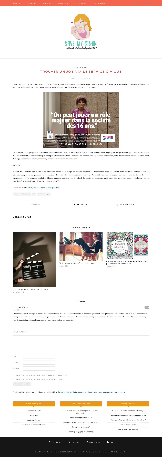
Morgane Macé (126, 205)
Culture (47, 3)
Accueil (16, 3)
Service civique (44, 194)
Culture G (63, 3)
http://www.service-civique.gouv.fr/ (43, 187)
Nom (15, 356)
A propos (34, 415)
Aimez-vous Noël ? (128, 425)
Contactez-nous (34, 411)
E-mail (16, 362)
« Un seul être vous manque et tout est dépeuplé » (80, 412)
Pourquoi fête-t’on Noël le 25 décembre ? (128, 420)
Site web (16, 368)
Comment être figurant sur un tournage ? (31, 289)
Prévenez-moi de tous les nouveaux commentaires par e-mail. (42, 375)
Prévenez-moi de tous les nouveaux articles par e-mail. (39, 379)
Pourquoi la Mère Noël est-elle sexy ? (128, 411)
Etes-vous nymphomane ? (81, 418)
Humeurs (31, 3)
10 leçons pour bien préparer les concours (77, 263)
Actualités (99, 3)
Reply (147, 307)
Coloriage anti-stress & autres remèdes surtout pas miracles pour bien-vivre (127, 262)
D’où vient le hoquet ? (81, 427)
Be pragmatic (81, 67)
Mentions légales (34, 420)
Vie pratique (81, 3)
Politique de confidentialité (33, 425)
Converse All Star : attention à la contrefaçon (81, 422)
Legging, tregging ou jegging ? (81, 432)
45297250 (17, 165)
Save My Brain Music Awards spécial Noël (128, 415)
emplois (17, 194)
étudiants (26, 194)
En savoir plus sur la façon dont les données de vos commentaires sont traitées (91, 392)
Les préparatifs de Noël (128, 429)
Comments (35, 205)
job (34, 194)
